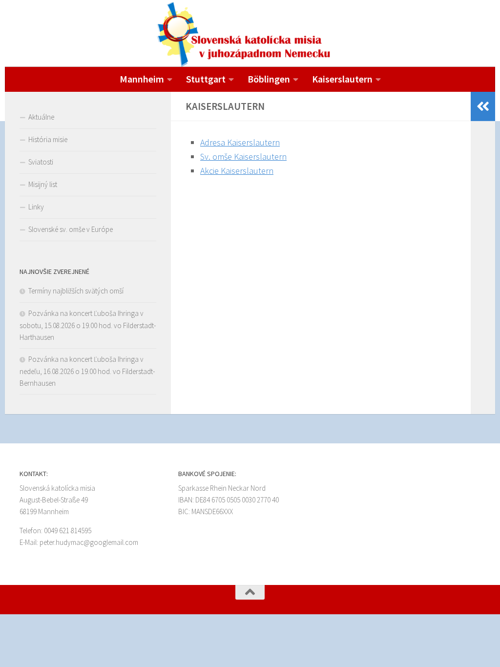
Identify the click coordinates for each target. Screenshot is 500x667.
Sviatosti (40, 162)
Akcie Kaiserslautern (236, 170)
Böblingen (269, 79)
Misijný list (42, 184)
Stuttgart (206, 79)
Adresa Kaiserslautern (240, 142)
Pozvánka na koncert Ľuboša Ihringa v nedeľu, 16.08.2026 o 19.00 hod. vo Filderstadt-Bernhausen (87, 371)
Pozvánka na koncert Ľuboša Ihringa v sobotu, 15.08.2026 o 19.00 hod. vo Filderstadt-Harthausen (88, 325)
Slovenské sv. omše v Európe (70, 229)
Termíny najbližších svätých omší (76, 290)
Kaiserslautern (342, 79)
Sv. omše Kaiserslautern (243, 156)
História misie (47, 139)
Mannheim (142, 79)
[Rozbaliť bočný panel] (483, 106)
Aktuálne (41, 117)
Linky (36, 206)
